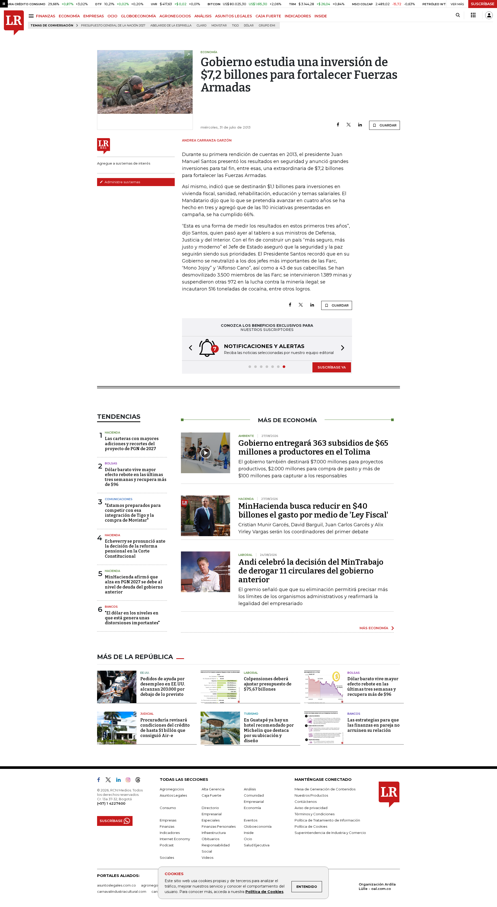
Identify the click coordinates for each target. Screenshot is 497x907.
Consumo (168, 808)
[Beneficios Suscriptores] (473, 15)
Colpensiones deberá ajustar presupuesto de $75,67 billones (267, 684)
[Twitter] (348, 125)
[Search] (457, 15)
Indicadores (170, 833)
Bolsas (111, 463)
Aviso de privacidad (311, 808)
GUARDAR (388, 125)
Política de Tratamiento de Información (327, 820)
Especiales (211, 820)
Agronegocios (172, 789)
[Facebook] (338, 125)
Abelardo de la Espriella (171, 25)
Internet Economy (175, 839)
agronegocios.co (155, 885)
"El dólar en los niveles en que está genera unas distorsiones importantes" (132, 618)
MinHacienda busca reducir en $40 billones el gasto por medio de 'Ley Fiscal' (313, 510)
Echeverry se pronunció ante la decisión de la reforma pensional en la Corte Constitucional (135, 549)
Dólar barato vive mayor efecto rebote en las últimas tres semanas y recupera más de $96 (135, 477)
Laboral (251, 673)
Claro (201, 25)
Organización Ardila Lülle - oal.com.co (377, 886)
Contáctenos (306, 801)
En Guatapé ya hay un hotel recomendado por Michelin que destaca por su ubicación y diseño (269, 730)
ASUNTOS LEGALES (233, 16)
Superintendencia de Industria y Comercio (330, 833)
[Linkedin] (360, 125)
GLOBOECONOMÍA (138, 16)
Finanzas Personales (219, 826)
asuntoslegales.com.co (116, 885)
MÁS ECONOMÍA (374, 628)
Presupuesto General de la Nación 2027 (113, 25)
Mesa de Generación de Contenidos (325, 789)
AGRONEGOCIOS (175, 16)
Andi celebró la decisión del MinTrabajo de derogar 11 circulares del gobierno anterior (310, 570)
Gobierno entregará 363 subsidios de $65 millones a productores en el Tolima (313, 447)
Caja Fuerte (211, 795)
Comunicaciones (119, 499)
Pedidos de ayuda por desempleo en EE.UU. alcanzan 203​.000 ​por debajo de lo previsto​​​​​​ (162, 686)
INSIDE (321, 16)
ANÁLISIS (202, 16)
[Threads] (140, 781)
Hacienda (112, 432)
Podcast (167, 845)
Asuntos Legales (173, 795)
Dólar (249, 25)
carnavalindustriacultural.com (121, 891)
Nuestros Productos (311, 795)
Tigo (235, 25)
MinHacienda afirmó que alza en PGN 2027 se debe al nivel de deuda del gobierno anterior (134, 584)
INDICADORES (298, 16)
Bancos (111, 606)
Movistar (219, 25)
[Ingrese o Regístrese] (489, 15)
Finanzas (167, 826)
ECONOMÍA (69, 16)
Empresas (168, 820)
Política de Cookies (264, 891)
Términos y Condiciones (314, 814)
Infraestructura (214, 833)
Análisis (250, 789)
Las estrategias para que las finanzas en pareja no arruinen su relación (373, 725)
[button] (189, 348)
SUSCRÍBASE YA (332, 367)
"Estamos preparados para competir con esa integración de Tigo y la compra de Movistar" (133, 513)
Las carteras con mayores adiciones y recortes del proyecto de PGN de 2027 (132, 443)
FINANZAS (45, 16)
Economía (252, 808)
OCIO (112, 16)
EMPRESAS (93, 16)
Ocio (248, 839)
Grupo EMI (267, 25)
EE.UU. (145, 673)
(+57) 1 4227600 (111, 803)
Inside (249, 833)
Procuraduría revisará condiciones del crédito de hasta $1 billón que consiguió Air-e (165, 728)
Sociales (167, 857)
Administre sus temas (122, 182)
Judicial (147, 713)
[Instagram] (130, 781)
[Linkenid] (120, 781)
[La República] (14, 23)
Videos (207, 857)
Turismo (251, 713)
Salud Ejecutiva (256, 845)
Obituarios (210, 839)
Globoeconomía (258, 826)
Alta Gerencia (213, 789)
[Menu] (32, 15)
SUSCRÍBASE (482, 4)
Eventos (250, 820)
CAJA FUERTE (268, 16)
